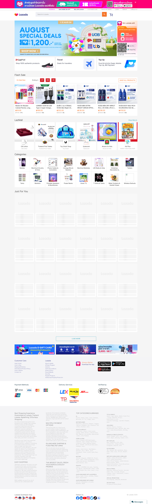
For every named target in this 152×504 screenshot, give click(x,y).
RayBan (109, 458)
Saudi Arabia (83, 477)
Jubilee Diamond (124, 461)
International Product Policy (22, 369)
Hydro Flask (95, 452)
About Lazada (49, 363)
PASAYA (82, 445)
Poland (96, 476)
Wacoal (80, 468)
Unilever (85, 431)
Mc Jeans (89, 467)
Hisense (78, 418)
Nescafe (121, 428)
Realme (113, 436)
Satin (83, 441)
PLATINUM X (91, 461)
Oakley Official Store (117, 458)
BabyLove (85, 424)
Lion (108, 430)
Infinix (108, 438)
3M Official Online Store (91, 445)
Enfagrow (84, 425)
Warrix (87, 450)
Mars (108, 442)
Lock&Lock (79, 443)
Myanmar (78, 483)
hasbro (108, 416)
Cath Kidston (120, 473)
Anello (108, 472)
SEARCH (104, 14)
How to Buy (18, 365)
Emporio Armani (111, 462)
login (117, 9)
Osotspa (119, 427)
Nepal (83, 483)
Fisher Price (126, 416)
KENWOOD (90, 458)
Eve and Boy (88, 434)
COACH (126, 473)
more (120, 445)
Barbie (116, 416)
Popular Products (50, 376)
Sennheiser (120, 450)
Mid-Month (124, 479)
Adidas (78, 449)
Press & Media (49, 372)
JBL (108, 450)
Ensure (87, 433)
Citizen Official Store (116, 459)
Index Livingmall (80, 440)
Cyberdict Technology (112, 421)
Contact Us (18, 372)
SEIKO (124, 458)
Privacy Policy (49, 370)
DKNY (117, 462)
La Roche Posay (94, 433)
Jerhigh (117, 444)
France (86, 476)
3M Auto (78, 458)
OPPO (117, 436)
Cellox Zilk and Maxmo (116, 430)
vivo (121, 436)
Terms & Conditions (50, 369)
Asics (83, 450)
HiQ (98, 425)
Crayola (109, 417)
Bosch (77, 445)
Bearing (122, 444)
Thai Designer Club (82, 470)
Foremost (83, 427)
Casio (108, 459)
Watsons (81, 434)
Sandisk (112, 450)
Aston (77, 459)
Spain (81, 476)
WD (116, 450)
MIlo (125, 428)
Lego (112, 416)
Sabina (78, 467)
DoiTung (125, 430)
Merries (79, 425)
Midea (82, 418)
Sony (115, 451)
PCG (118, 442)
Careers (47, 367)
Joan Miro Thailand (124, 421)
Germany (91, 476)
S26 (88, 425)
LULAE (89, 452)
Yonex (84, 452)
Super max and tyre (82, 461)
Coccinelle (116, 472)
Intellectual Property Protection (54, 377)
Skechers (78, 450)
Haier (86, 418)
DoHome (95, 418)
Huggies (96, 424)
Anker (108, 451)
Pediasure (93, 425)
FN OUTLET (93, 441)
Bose (125, 450)
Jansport (109, 475)
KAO (128, 428)
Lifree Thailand (85, 436)
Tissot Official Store (124, 464)
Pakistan (78, 482)
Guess (93, 470)
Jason (91, 450)
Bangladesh (84, 482)
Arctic (97, 459)
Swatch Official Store (112, 464)
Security (47, 374)
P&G (77, 434)
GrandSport (79, 452)
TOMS (97, 468)
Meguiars (83, 458)
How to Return (19, 370)
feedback (52, 9)
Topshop (95, 467)
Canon (90, 418)
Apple (112, 438)
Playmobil (114, 417)
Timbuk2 (109, 473)
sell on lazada (79, 9)
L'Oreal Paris (79, 431)
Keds (89, 470)
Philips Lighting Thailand (89, 443)
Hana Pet (115, 445)
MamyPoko (79, 424)
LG (82, 419)
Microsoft (78, 419)
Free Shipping (110, 479)
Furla (112, 472)
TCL (85, 419)
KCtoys (120, 417)
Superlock (78, 441)
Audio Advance (80, 463)
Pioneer (96, 458)
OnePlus (125, 436)
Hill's (121, 442)
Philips (89, 419)
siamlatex (78, 446)
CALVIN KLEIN (86, 468)
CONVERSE (83, 467)
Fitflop (93, 468)
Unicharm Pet (110, 444)
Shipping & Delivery (20, 367)
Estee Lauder (92, 431)
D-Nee (78, 427)
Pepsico (114, 427)
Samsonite (109, 470)
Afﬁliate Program (50, 365)
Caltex (81, 459)
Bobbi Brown (95, 434)
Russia (78, 476)
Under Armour (84, 449)
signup (125, 9)
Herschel (126, 470)
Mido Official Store (112, 465)
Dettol (82, 433)
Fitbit (112, 451)
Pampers (91, 424)
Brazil (77, 477)
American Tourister (118, 470)
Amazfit (125, 451)
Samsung (117, 438)
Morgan (122, 472)
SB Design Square (90, 440)
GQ (77, 468)
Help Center (18, 363)
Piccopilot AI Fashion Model (114, 484)
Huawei (122, 438)
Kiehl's (78, 436)
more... (93, 419)
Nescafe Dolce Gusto (112, 428)
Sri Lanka (91, 482)
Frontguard (110, 445)
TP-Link (120, 451)
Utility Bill (117, 479)
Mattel (120, 416)
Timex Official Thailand (113, 461)
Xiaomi (108, 436)
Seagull (87, 441)
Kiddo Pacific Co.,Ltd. (112, 419)
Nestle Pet (113, 442)
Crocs (97, 470)
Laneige (78, 433)
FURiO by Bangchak (89, 459)
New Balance (92, 449)
